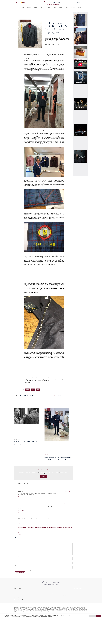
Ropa (22, 7)
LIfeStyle (66, 7)
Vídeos (79, 7)
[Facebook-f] (26, 600)
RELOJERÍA (53, 590)
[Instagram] (15, 600)
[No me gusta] (22, 496)
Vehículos (43, 7)
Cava (55, 7)
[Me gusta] (18, 496)
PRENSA (64, 595)
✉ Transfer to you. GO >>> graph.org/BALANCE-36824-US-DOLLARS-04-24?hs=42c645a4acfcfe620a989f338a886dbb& (40, 527)
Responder (20, 512)
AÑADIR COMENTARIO (30, 395)
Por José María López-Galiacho (20, 444)
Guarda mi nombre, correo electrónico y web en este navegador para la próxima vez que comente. (34, 570)
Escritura (36, 7)
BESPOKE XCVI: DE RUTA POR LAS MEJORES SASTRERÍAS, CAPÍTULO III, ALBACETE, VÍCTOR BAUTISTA (58, 458)
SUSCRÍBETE (18, 588)
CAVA (64, 588)
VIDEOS (64, 593)
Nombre (16, 556)
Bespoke (27, 389)
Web (15, 565)
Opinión (73, 7)
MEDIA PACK (76, 590)
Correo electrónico (18, 561)
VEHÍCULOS (53, 593)
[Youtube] (22, 600)
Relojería (29, 7)
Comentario (17, 542)
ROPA (52, 588)
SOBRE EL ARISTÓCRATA (78, 588)
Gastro (49, 7)
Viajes (60, 7)
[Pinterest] (19, 600)
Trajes (47, 20)
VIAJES (64, 590)
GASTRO (52, 595)
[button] (46, 45)
